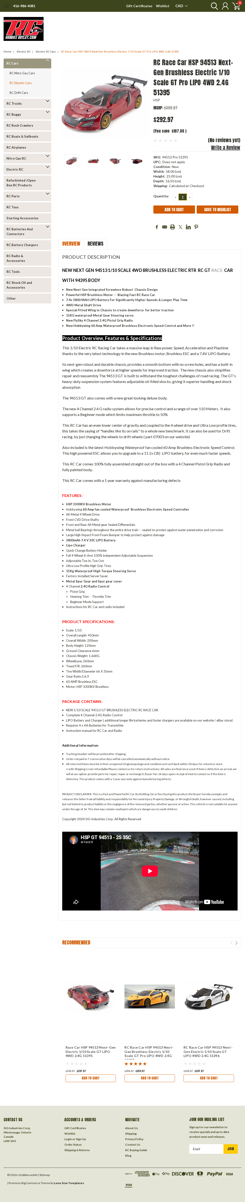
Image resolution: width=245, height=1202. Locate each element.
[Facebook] (156, 227)
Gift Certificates (139, 6)
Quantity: (161, 196)
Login (68, 1139)
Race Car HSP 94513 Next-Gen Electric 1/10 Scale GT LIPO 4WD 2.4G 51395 (91, 1051)
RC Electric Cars (21, 83)
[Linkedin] (188, 227)
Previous (64, 103)
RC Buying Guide (136, 1150)
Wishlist (162, 6)
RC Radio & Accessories (15, 258)
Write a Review (225, 147)
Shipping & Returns (77, 1150)
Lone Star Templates (69, 1183)
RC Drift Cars (19, 93)
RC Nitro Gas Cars (22, 73)
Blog (128, 1155)
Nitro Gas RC (16, 158)
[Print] (172, 227)
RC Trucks (14, 103)
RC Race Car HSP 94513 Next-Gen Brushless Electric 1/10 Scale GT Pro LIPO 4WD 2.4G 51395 (119, 51)
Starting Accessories (22, 218)
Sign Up (81, 1139)
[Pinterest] (196, 227)
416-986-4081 (24, 6)
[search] (213, 6)
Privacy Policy (134, 1139)
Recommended (76, 942)
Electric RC (23, 51)
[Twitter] (180, 227)
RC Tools (13, 272)
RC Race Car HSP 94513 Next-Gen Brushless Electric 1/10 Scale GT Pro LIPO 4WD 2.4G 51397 (148, 1053)
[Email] (164, 227)
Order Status (73, 1144)
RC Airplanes (16, 147)
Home (7, 51)
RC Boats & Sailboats (22, 136)
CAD (179, 6)
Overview (71, 243)
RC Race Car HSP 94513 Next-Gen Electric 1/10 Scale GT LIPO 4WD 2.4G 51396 (208, 1051)
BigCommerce (30, 1183)
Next (144, 103)
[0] (234, 6)
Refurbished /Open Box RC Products (21, 182)
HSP (156, 100)
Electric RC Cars (46, 51)
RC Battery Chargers (22, 245)
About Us (131, 1128)
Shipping (131, 1133)
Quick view (91, 996)
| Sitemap (44, 1175)
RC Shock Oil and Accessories (19, 285)
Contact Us (132, 1144)
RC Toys (12, 207)
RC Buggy (13, 114)
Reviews (95, 243)
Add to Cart (91, 1078)
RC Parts (13, 196)
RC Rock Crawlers (19, 125)
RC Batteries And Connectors (19, 231)
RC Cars (12, 63)
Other (11, 298)
